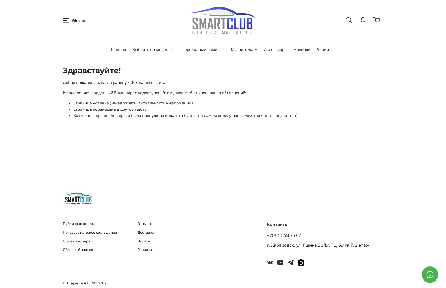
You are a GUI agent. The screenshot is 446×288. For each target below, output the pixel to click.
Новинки (302, 49)
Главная (118, 49)
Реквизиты (147, 249)
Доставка (146, 232)
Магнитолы (242, 49)
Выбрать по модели (151, 49)
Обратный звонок (78, 249)
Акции (323, 49)
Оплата (144, 241)
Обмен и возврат (77, 241)
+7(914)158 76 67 (284, 235)
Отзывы (144, 223)
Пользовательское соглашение (90, 232)
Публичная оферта (79, 223)
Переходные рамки (201, 49)
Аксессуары (276, 49)
